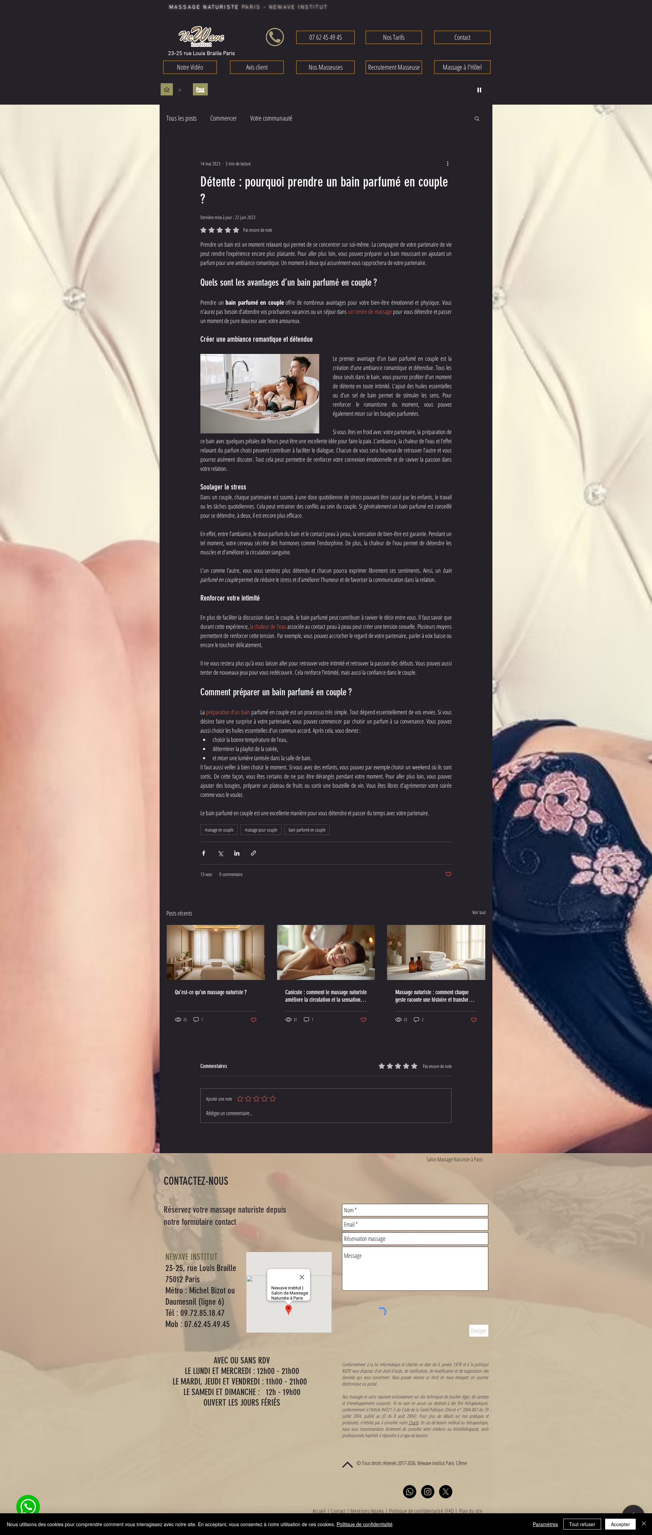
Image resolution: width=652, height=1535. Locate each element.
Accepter (620, 1524)
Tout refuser (582, 1524)
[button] (422, 610)
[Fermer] (644, 1524)
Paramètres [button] (545, 1524)
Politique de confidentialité (365, 1524)
